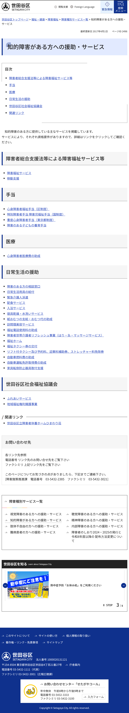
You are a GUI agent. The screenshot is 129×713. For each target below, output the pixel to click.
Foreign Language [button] (85, 6)
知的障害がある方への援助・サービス (36, 520)
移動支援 (13, 178)
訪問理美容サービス (20, 324)
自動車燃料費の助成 (20, 357)
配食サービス (16, 302)
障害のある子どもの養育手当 (26, 225)
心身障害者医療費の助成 (23, 256)
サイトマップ (55, 642)
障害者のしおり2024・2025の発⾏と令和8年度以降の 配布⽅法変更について (97, 536)
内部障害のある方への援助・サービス (97, 526)
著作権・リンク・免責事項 (22, 642)
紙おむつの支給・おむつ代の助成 (29, 319)
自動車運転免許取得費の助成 (26, 362)
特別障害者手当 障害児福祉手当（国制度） (36, 214)
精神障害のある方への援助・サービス (97, 520)
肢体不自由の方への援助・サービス (34, 526)
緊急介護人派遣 (17, 297)
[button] (61, 7)
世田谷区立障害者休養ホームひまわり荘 (34, 423)
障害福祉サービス (19, 173)
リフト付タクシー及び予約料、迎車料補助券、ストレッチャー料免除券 (55, 351)
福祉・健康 (38, 19)
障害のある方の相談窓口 (23, 286)
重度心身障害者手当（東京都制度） (31, 220)
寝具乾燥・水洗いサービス (25, 313)
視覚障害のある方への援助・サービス (36, 514)
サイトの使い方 (48, 635)
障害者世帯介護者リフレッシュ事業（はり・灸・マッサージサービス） (55, 335)
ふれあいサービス (19, 398)
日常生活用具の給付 (20, 291)
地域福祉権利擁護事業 (22, 404)
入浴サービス (16, 308)
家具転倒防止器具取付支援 (25, 368)
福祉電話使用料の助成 (22, 330)
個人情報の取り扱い (78, 635)
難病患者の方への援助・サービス (33, 532)
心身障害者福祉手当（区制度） (28, 209)
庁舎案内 (74, 664)
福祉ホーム (14, 341)
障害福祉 (53, 19)
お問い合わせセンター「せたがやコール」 (72, 684)
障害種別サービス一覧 (74, 19)
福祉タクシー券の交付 (22, 346)
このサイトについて (18, 635)
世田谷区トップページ (15, 19)
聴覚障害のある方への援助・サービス (97, 514)
